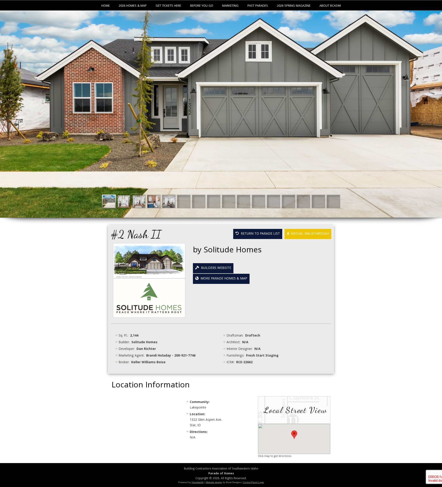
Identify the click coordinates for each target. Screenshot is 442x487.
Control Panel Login (253, 482)
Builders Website (215, 268)
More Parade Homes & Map (223, 279)
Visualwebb (198, 482)
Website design (214, 482)
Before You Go (201, 6)
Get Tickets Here (168, 6)
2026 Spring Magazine (294, 6)
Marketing (230, 6)
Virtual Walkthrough (309, 234)
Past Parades (257, 6)
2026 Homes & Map (133, 6)
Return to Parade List (259, 234)
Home (105, 6)
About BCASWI (330, 6)
